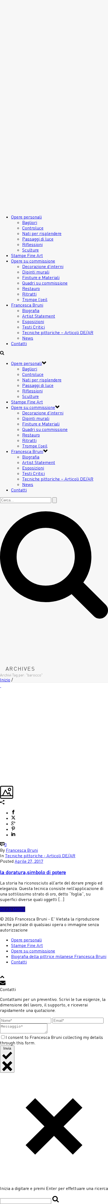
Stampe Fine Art (27, 255)
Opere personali (26, 217)
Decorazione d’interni (42, 266)
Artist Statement (38, 316)
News (27, 338)
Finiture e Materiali (41, 277)
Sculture (30, 250)
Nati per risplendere (41, 233)
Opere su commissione (33, 261)
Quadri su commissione (45, 283)
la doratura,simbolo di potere (33, 872)
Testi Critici (33, 327)
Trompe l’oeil (34, 299)
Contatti (19, 343)
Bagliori (29, 222)
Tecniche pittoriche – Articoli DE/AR (57, 332)
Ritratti (29, 294)
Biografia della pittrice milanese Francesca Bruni (58, 956)
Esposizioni (33, 321)
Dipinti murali (35, 272)
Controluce (32, 228)
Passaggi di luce (37, 239)
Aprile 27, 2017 (29, 861)
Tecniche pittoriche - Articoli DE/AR (40, 855)
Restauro (31, 288)
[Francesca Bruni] (34, 137)
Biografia (30, 310)
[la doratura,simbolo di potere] (0, 685)
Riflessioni (32, 244)
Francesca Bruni (27, 305)
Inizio (5, 679)
